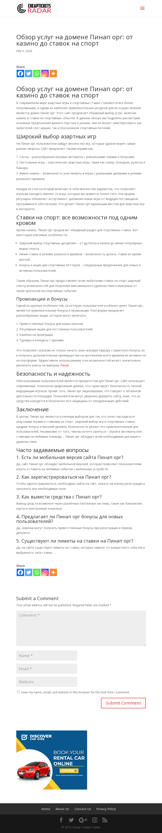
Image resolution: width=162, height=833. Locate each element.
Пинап (64, 365)
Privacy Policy (106, 809)
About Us (62, 809)
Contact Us (82, 809)
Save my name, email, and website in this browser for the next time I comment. (75, 692)
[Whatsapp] (36, 73)
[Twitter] (28, 73)
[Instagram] (45, 73)
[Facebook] (20, 73)
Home (45, 809)
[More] (53, 73)
